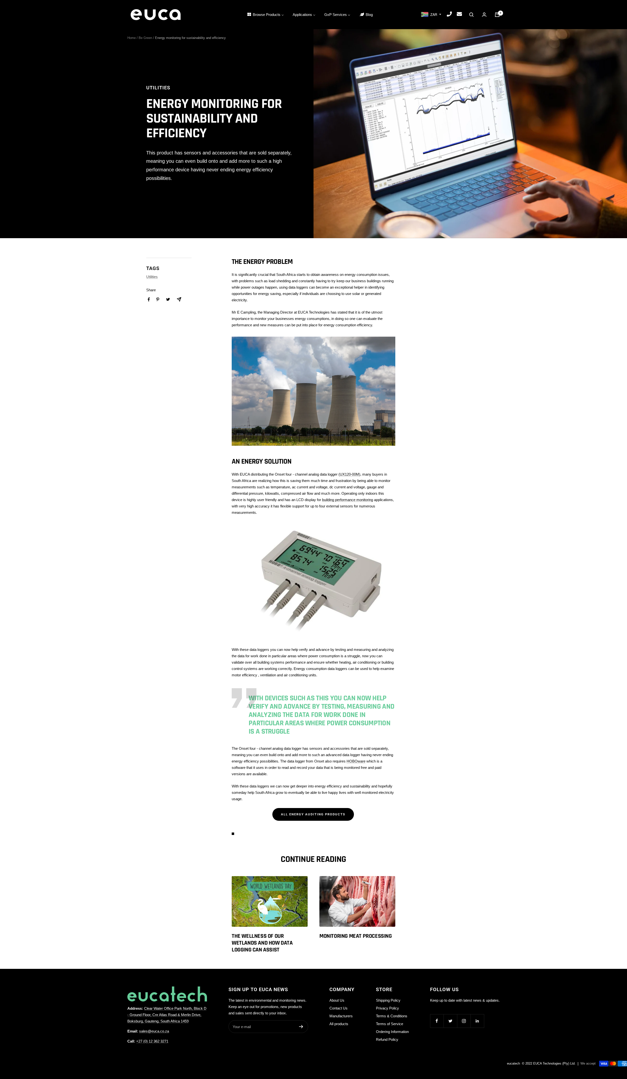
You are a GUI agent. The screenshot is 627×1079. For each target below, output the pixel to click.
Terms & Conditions (391, 1016)
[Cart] (497, 14)
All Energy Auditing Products (313, 814)
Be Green (145, 38)
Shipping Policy (388, 1000)
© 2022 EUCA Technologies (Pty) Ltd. (549, 1063)
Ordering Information (392, 1032)
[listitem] (149, 299)
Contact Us (338, 1008)
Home (131, 38)
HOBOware (356, 761)
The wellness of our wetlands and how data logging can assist (262, 942)
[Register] (301, 1026)
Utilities (158, 88)
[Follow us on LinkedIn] (477, 1021)
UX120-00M (349, 474)
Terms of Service (389, 1024)
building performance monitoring (347, 500)
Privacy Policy (387, 1008)
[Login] (484, 14)
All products (338, 1024)
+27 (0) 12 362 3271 (152, 1041)
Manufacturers (341, 1016)
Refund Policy (387, 1039)
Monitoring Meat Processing (355, 936)
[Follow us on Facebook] (437, 1021)
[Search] (471, 14)
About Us (336, 1000)
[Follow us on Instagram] (463, 1021)
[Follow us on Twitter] (450, 1021)
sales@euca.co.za (154, 1031)
